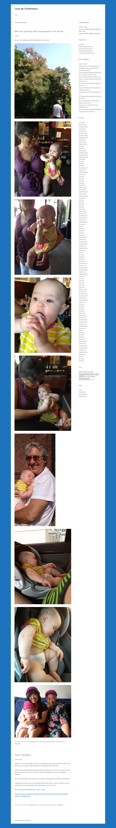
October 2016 (82, 246)
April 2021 (81, 146)
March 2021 (82, 148)
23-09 (83, 98)
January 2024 (82, 131)
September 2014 (83, 300)
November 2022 (83, 135)
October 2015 (82, 272)
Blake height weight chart (86, 51)
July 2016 (81, 252)
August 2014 (82, 302)
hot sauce (91, 376)
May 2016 (81, 256)
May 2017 (81, 230)
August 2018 (82, 198)
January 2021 (82, 150)
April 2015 (81, 285)
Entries (82, 392)
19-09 (85, 64)
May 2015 (81, 282)
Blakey (89, 372)
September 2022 (83, 137)
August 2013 (82, 328)
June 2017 (81, 228)
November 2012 (83, 348)
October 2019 (82, 170)
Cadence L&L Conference (86, 46)
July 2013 (81, 330)
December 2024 (83, 126)
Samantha (17, 743)
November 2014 (83, 296)
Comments (83, 394)
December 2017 (83, 215)
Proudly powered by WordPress (22, 820)
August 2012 (82, 354)
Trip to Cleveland (22, 754)
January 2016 (82, 265)
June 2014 (81, 306)
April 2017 (81, 233)
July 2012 (81, 356)
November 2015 (83, 269)
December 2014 (83, 293)
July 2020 (81, 161)
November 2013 (83, 322)
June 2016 (81, 254)
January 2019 (82, 189)
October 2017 (82, 220)
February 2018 (83, 211)
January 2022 (82, 142)
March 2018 (82, 209)
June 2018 (81, 202)
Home (16, 15)
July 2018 (81, 200)
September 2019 (83, 172)
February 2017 (83, 237)
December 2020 (83, 152)
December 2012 (83, 345)
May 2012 (81, 361)
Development (46, 741)
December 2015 (83, 267)
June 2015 (81, 280)
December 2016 (83, 241)
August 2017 (82, 224)
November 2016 (83, 243)
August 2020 (82, 159)
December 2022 (83, 133)
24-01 (83, 85)
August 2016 (82, 250)
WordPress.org (83, 396)
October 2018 (82, 194)
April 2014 (81, 311)
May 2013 (81, 335)
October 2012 (82, 350)
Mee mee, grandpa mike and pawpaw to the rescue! (38, 31)
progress (92, 379)
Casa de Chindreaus (26, 8)
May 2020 (81, 163)
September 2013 (83, 326)
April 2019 (81, 183)
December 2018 (83, 191)
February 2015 (83, 289)
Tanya (80, 64)
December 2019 (83, 168)
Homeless (81, 44)
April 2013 (81, 337)
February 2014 (83, 315)
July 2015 (81, 278)
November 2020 (83, 155)
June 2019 (81, 178)
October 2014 (82, 298)
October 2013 (82, 324)
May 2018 (81, 204)
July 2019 (81, 176)
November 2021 (83, 144)
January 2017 (82, 239)
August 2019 (82, 174)
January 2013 (82, 343)
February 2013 (83, 341)
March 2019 (82, 185)
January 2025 (82, 124)
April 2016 (81, 259)
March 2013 (82, 339)
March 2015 (82, 287)
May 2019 (81, 181)
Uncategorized (32, 741)
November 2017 (83, 217)
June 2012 (81, 358)
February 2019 (83, 187)
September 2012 (83, 352)
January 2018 (82, 213)
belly (81, 371)
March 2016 (82, 261)
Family (52, 741)
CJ (92, 371)
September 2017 (83, 222)
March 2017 (82, 235)
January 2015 (82, 291)
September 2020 (83, 157)
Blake (85, 372)
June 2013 (81, 332)
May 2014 (81, 309)
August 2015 (82, 276)
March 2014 (82, 313)
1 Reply (16, 36)
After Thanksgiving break (86, 48)
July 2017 (81, 226)
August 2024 (82, 129)
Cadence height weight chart (86, 53)
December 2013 (83, 319)
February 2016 (83, 263)
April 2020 (81, 165)
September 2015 (83, 274)
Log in (80, 390)
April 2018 (81, 207)
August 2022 (82, 139)
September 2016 (83, 248)
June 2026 (81, 122)
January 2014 (82, 317)
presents (84, 378)
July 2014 (81, 304)
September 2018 (83, 196)
